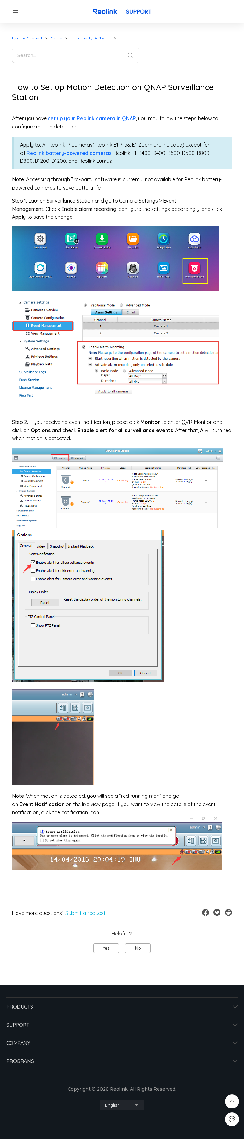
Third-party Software (91, 38)
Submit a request (85, 913)
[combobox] (122, 1105)
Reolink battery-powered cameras (69, 153)
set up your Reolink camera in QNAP (92, 118)
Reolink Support (27, 38)
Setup (56, 38)
